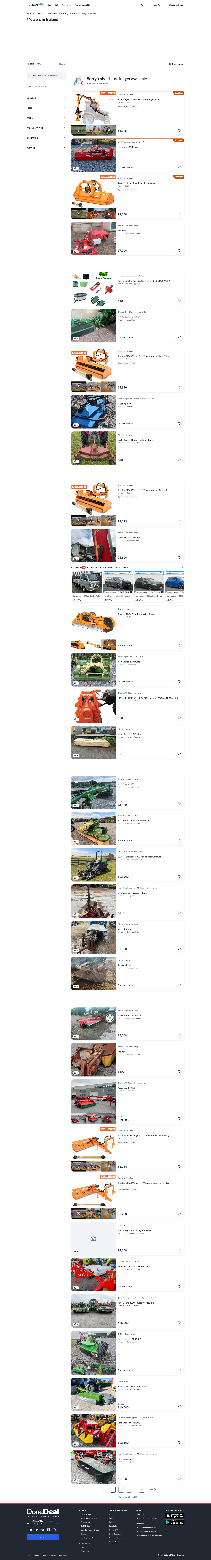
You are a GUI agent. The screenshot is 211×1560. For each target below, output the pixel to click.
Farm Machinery (79, 13)
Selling (112, 1522)
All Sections (52, 13)
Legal (29, 1555)
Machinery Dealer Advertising (149, 1535)
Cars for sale (86, 1514)
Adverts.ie (85, 1551)
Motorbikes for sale (89, 1518)
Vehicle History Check (90, 1530)
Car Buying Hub (87, 1538)
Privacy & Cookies (41, 1555)
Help (111, 1514)
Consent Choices (116, 1538)
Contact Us (113, 1530)
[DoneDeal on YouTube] (42, 1529)
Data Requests (115, 1534)
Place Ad (156, 5)
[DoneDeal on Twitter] (36, 1529)
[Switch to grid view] (164, 63)
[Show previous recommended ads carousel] (177, 567)
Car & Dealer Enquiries (146, 1527)
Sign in (43, 1537)
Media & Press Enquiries (147, 1518)
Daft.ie (83, 1547)
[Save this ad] (179, 131)
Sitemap (84, 1534)
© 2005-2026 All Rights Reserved (171, 1555)
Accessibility (114, 1542)
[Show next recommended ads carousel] (182, 567)
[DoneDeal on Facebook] (31, 1529)
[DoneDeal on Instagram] (54, 1529)
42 (142, 1489)
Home (40, 13)
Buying (112, 1518)
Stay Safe (113, 1526)
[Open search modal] (142, 5)
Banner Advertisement (146, 1531)
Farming (64, 13)
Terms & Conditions (59, 1555)
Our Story (141, 1514)
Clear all (62, 64)
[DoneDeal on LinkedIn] (48, 1529)
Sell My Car (85, 1526)
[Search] (30, 86)
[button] (82, 4)
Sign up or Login (176, 5)
